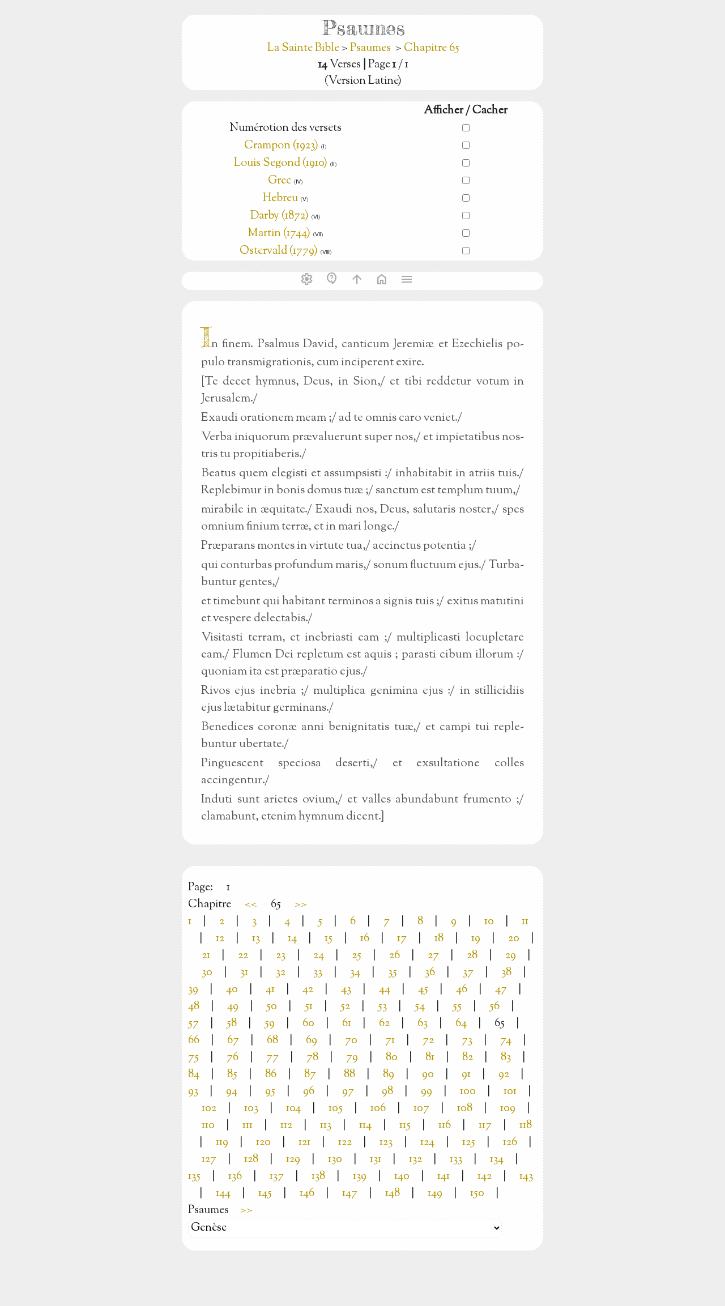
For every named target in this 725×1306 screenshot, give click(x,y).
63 (422, 1023)
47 (501, 989)
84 (193, 1074)
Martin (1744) (279, 233)
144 (223, 1193)
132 (415, 1159)
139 (359, 1176)
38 (506, 972)
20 (513, 939)
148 (392, 1193)
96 (308, 1091)
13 (256, 939)
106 (378, 1108)
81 (429, 1057)
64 (461, 1023)
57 (193, 1023)
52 (345, 1006)
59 (270, 1023)
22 (243, 956)
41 (270, 989)
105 (336, 1108)
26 (394, 956)
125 (468, 1142)
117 (485, 1125)
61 (346, 1023)
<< (251, 905)
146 (307, 1193)
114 (365, 1125)
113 (325, 1125)
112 (286, 1125)
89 (388, 1074)
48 (193, 1006)
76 (232, 1057)
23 (280, 956)
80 (392, 1057)
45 (423, 989)
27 (433, 956)
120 (263, 1142)
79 (352, 1057)
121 (304, 1142)
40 (232, 989)
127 (209, 1159)
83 (506, 1057)
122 (345, 1142)
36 (430, 972)
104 (293, 1108)
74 (505, 1040)
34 (355, 972)
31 (244, 972)
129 (293, 1159)
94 (231, 1091)
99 (426, 1091)
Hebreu (280, 198)
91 (466, 1074)
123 (386, 1142)
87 (310, 1074)
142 (484, 1176)
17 (402, 939)
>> (301, 905)
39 (193, 989)
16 (364, 939)
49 (232, 1006)
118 (525, 1125)
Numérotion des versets (285, 128)
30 (207, 972)
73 (467, 1040)
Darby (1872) (279, 216)
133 (456, 1159)
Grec (279, 181)
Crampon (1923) (281, 146)
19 (475, 939)
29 (510, 956)
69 (311, 1040)
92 (503, 1074)
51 (309, 1006)
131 (375, 1159)
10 (489, 922)
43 (346, 989)
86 (270, 1074)
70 (351, 1040)
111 (247, 1125)
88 (349, 1074)
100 (468, 1091)
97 (348, 1091)
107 (421, 1108)
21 (206, 956)
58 (232, 1023)
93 (193, 1091)
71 (390, 1040)
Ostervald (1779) (279, 251)
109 (507, 1108)
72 (428, 1040)
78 (312, 1057)
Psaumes (370, 48)
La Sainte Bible (304, 48)
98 (387, 1091)
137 (277, 1176)
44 (384, 989)
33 (317, 972)
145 (265, 1193)
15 (328, 939)
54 (420, 1006)
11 (525, 922)
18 (438, 939)
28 (472, 956)
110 (208, 1125)
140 (402, 1176)
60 (308, 1023)
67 (233, 1040)
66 (193, 1040)
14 (292, 939)
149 (435, 1193)
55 (457, 1006)
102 (209, 1108)
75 (193, 1057)
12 (220, 939)
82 (467, 1057)
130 (335, 1159)
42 (307, 989)
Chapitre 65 (431, 48)
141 (443, 1176)
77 (272, 1057)
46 (461, 989)
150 (477, 1193)
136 (235, 1176)
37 (468, 972)
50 (271, 1006)
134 (497, 1159)
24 (318, 956)
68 (272, 1040)
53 (382, 1006)
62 (384, 1023)
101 (510, 1091)
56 (494, 1006)
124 (427, 1142)
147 (349, 1193)
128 (251, 1159)
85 (232, 1074)
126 (510, 1142)
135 (194, 1176)
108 (464, 1108)
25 (356, 956)
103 (251, 1108)
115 (405, 1125)
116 (444, 1125)
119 (222, 1142)
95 (270, 1091)
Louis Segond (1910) (280, 163)
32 (280, 972)
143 (526, 1176)
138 (318, 1176)
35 (392, 972)
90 (428, 1074)
